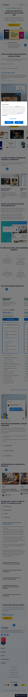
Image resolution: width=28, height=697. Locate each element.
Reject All (9, 122)
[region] (14, 113)
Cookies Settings (13, 118)
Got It (19, 122)
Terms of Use (17, 106)
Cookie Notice (4, 115)
